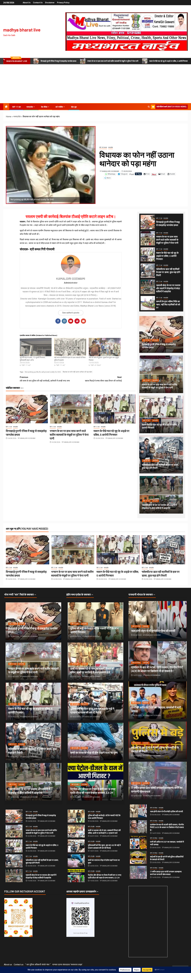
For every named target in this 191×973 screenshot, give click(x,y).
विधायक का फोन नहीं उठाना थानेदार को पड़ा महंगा (77, 372)
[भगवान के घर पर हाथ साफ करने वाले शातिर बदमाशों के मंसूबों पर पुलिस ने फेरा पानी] (71, 409)
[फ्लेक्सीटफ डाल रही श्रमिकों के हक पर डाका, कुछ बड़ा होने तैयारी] (148, 271)
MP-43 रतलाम (103, 147)
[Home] (6, 107)
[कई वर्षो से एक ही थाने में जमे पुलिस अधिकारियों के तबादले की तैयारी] (138, 857)
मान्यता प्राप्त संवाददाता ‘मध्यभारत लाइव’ (67, 964)
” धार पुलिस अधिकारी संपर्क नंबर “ (38, 964)
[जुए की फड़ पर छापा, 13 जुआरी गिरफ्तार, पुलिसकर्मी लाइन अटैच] (36, 347)
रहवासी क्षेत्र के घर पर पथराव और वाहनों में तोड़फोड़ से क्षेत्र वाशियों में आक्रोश (168, 288)
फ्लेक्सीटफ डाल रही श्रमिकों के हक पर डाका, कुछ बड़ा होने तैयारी (168, 272)
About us (27, 3)
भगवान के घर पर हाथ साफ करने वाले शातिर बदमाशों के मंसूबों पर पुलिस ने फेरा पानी (112, 61)
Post (131, 174)
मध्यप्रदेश (30, 107)
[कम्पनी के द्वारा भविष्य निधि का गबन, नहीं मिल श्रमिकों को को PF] (148, 303)
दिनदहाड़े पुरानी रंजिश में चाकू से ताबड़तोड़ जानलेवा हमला (58, 61)
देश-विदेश (44, 107)
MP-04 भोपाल (136, 626)
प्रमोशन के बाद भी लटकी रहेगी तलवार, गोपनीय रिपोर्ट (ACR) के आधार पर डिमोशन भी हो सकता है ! (167, 827)
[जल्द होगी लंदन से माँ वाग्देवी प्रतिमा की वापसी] (158, 620)
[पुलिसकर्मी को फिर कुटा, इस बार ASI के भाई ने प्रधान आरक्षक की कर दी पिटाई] (76, 845)
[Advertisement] (95, 84)
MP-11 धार (16, 107)
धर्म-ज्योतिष (59, 107)
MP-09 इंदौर (75, 623)
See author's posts (70, 312)
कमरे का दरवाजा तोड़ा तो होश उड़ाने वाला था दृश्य (94, 752)
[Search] (148, 106)
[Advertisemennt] (126, 31)
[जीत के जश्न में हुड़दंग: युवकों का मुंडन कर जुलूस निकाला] (105, 347)
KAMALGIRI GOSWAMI (110, 171)
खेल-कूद (74, 107)
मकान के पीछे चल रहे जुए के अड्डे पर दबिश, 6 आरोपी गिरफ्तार (168, 61)
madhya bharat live (22, 29)
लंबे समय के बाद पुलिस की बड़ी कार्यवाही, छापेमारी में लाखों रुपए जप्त (45, 379)
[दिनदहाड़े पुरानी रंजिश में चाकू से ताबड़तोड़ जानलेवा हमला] (27, 409)
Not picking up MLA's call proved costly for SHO (43, 372)
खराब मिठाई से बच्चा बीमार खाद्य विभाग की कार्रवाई (103, 379)
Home (8, 116)
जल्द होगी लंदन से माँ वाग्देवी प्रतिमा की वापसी (153, 630)
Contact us (38, 3)
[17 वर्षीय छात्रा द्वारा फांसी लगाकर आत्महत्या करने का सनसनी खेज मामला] (138, 872)
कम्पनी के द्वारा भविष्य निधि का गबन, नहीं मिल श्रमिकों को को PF (168, 304)
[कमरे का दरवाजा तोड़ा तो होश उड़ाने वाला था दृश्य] (95, 741)
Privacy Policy (63, 3)
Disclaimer (50, 3)
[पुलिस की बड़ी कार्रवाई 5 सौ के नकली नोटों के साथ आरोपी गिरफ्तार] (76, 816)
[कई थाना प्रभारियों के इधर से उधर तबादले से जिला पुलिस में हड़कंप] (70, 347)
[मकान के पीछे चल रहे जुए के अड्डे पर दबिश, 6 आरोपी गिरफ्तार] (115, 409)
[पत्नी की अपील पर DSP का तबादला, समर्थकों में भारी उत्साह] (138, 842)
